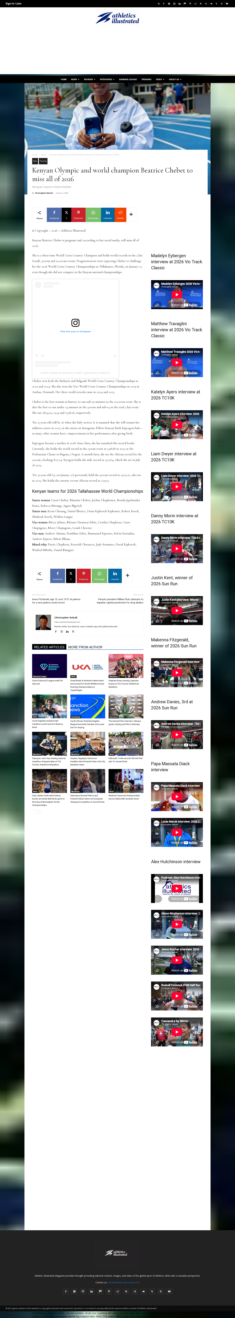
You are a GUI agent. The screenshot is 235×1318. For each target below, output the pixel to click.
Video (159, 79)
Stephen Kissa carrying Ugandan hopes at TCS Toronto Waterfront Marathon (124, 683)
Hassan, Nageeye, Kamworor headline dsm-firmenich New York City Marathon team (87, 761)
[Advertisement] (117, 52)
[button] (159, 3)
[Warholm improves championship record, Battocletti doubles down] (126, 781)
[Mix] (184, 3)
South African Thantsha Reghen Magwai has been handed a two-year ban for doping (87, 724)
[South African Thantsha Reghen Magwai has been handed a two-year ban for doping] (87, 706)
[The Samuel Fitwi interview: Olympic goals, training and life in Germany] (126, 706)
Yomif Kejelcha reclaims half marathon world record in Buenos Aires (47, 724)
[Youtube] (227, 3)
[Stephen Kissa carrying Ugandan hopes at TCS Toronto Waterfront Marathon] (126, 666)
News (74, 79)
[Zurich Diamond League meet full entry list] (49, 666)
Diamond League (128, 79)
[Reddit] (195, 3)
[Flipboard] (169, 3)
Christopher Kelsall (44, 193)
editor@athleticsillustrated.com (124, 1282)
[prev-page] (34, 811)
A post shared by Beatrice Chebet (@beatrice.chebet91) (75, 373)
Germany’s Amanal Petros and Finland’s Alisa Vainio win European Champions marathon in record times (87, 798)
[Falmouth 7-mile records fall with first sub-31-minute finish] (126, 744)
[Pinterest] (190, 3)
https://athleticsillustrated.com (67, 622)
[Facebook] (163, 3)
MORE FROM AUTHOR (85, 647)
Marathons (114, 676)
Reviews (88, 79)
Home (64, 79)
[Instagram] (174, 3)
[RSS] (200, 3)
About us (174, 79)
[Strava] (216, 3)
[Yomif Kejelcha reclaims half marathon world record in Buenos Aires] (49, 706)
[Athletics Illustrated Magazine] (117, 18)
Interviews (106, 79)
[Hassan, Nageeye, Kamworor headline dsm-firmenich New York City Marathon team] (87, 744)
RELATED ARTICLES (49, 647)
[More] (131, 215)
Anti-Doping (75, 717)
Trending (146, 79)
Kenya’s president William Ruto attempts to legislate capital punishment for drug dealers (120, 601)
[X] (221, 3)
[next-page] (39, 811)
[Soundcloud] (211, 3)
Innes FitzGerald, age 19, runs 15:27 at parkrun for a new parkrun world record (56, 601)
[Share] (206, 3)
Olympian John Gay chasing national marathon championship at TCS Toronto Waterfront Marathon (49, 761)
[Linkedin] (179, 3)
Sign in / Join (13, 3)
